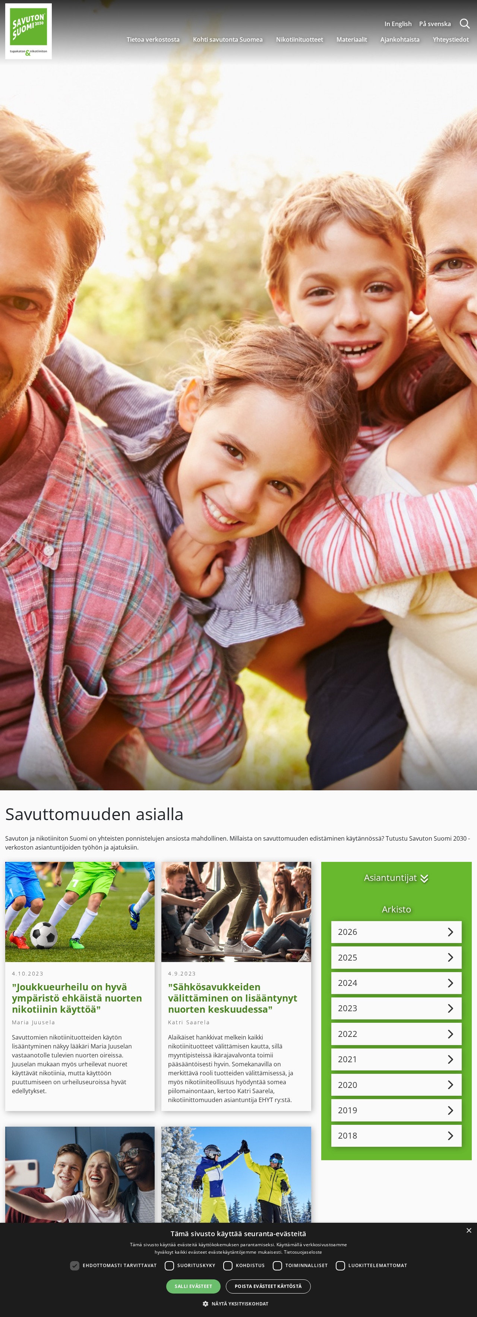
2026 (347, 931)
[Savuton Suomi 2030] (28, 30)
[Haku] (465, 23)
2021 (347, 1059)
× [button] (468, 1231)
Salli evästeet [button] (193, 1286)
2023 (347, 1008)
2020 (347, 1084)
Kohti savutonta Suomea (228, 39)
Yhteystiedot (451, 39)
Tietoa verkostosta (153, 39)
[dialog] (238, 1270)
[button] (238, 1303)
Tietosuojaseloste (303, 1252)
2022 (347, 1033)
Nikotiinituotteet (299, 39)
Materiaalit (352, 39)
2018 (347, 1135)
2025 (347, 957)
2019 (347, 1110)
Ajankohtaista (400, 39)
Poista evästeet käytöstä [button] (268, 1286)
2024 (347, 982)
